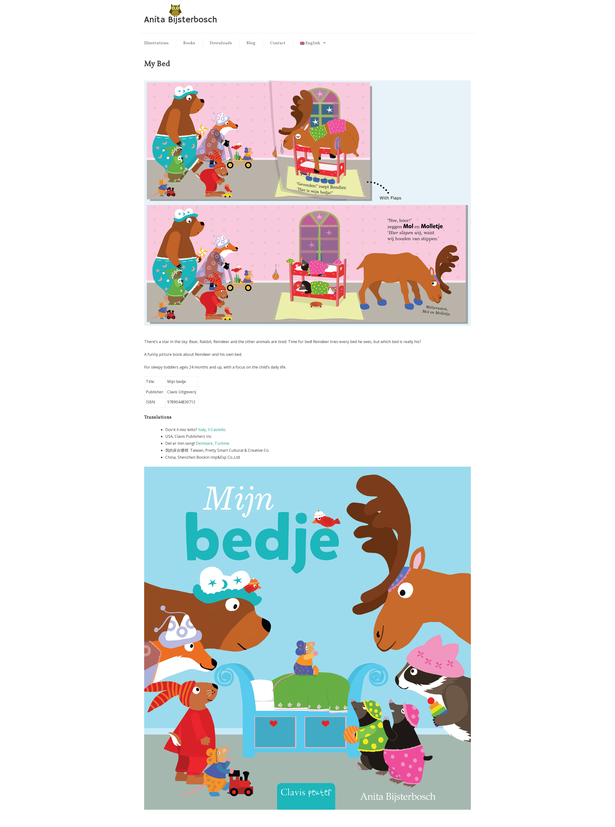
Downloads (221, 43)
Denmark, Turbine (212, 443)
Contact (277, 43)
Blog (250, 43)
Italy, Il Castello (211, 429)
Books (189, 43)
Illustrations (156, 43)
